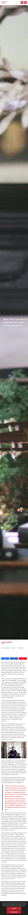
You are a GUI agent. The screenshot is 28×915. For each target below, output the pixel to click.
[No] (20, 908)
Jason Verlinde (6, 642)
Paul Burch (20, 648)
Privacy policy (14, 912)
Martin (13, 648)
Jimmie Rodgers (5, 648)
